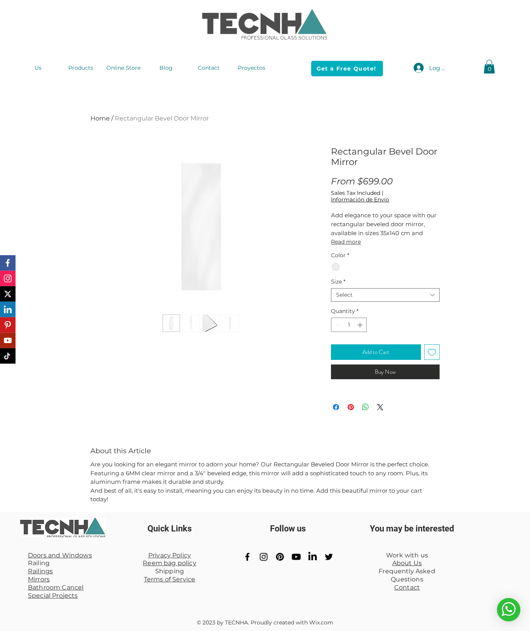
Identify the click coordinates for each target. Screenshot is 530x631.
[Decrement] (337, 325)
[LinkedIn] (312, 557)
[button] (489, 67)
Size (338, 282)
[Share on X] (380, 407)
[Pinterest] (280, 557)
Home (100, 118)
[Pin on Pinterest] (350, 407)
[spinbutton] (349, 325)
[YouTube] (296, 557)
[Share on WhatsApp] (365, 407)
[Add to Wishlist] (432, 352)
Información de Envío (360, 199)
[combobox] (385, 295)
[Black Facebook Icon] (247, 557)
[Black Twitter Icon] (329, 557)
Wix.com (321, 622)
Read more (346, 241)
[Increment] (360, 325)
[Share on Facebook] (336, 407)
